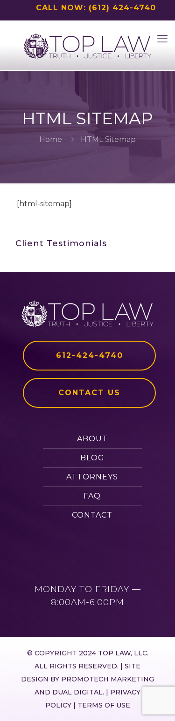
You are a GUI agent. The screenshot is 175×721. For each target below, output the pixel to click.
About (92, 438)
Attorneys (92, 476)
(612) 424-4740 (122, 7)
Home (50, 139)
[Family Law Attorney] (87, 45)
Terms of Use (103, 705)
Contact (92, 515)
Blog (92, 457)
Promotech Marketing (107, 679)
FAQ (92, 496)
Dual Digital (77, 692)
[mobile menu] (162, 39)
